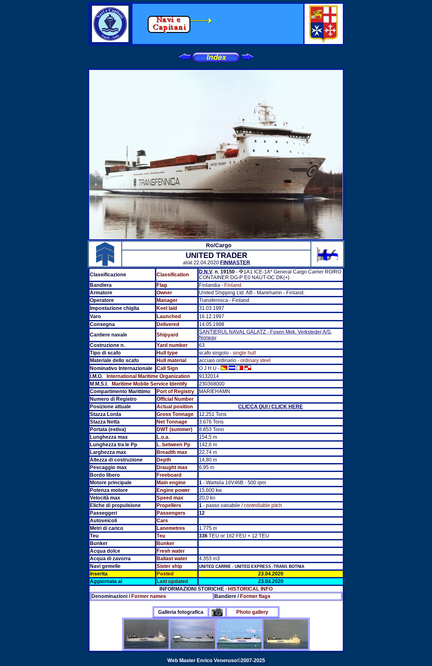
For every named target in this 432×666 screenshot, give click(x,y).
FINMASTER (235, 262)
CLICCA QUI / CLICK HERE (270, 406)
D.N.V (205, 271)
